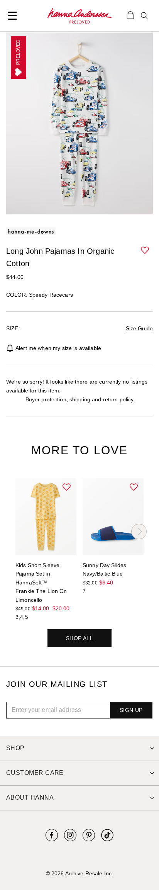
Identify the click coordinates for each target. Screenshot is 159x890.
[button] (145, 250)
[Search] (144, 16)
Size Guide (139, 328)
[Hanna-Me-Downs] (79, 16)
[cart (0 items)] (130, 14)
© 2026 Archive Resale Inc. (79, 873)
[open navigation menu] (12, 15)
